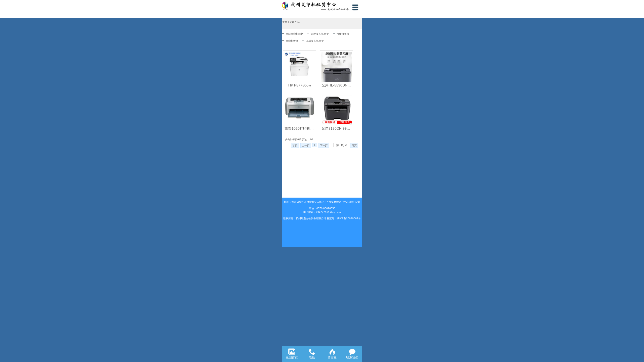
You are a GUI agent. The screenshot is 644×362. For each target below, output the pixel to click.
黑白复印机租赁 (294, 33)
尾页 (354, 145)
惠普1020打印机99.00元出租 (300, 128)
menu (355, 7)
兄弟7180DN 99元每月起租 (336, 128)
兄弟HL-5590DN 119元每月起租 (336, 85)
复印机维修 (292, 40)
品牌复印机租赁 (315, 40)
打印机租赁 (343, 33)
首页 (294, 145)
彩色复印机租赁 (320, 33)
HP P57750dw (299, 85)
